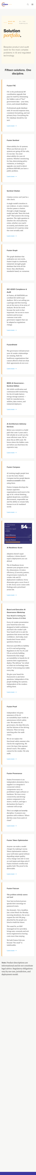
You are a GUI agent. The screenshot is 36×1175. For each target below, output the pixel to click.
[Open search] (28, 4)
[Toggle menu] (32, 4)
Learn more (10, 126)
